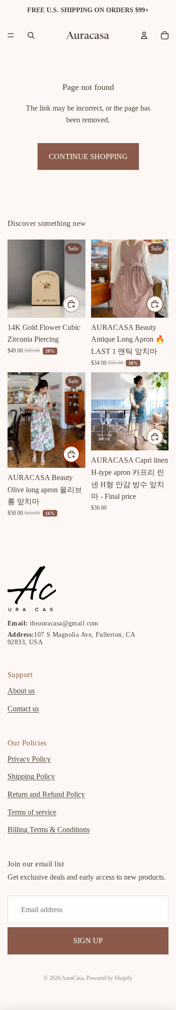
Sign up (88, 941)
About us (21, 691)
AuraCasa (72, 978)
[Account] (144, 35)
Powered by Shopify (109, 978)
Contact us (23, 709)
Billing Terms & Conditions (49, 830)
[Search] (31, 35)
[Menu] (11, 35)
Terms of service (32, 812)
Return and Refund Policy (46, 794)
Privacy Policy (29, 759)
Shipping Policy (31, 777)
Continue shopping (88, 156)
